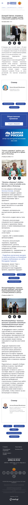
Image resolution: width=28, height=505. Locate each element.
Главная (3, 7)
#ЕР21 (21, 274)
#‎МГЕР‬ (14, 429)
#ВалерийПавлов (8, 103)
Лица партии (18, 447)
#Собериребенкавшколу (14, 433)
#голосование (14, 107)
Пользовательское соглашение (14, 487)
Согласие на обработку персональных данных (14, 492)
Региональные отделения (6, 450)
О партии (5, 447)
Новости (20, 7)
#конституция (20, 103)
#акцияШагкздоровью (14, 281)
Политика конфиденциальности (14, 488)
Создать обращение (14, 124)
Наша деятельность (12, 7)
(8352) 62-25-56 (14, 460)
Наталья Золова (7, 191)
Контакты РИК (19, 449)
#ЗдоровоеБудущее (9, 274)
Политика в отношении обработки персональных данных (14, 490)
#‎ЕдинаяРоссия (14, 278)
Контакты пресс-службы (7, 453)
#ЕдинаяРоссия (19, 426)
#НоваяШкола (14, 436)
